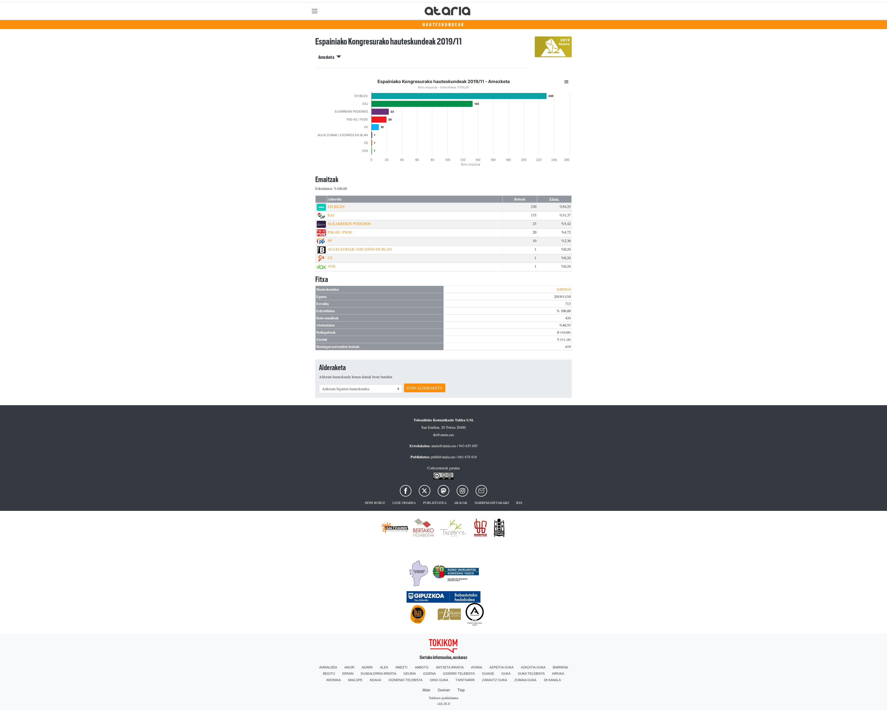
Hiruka (558, 673)
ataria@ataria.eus (443, 445)
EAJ (331, 215)
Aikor (349, 667)
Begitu (329, 673)
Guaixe (488, 673)
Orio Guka (439, 680)
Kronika (333, 680)
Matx (426, 690)
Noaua (375, 680)
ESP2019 (564, 289)
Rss (519, 502)
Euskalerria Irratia (378, 673)
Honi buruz (375, 502)
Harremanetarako (492, 502)
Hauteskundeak (443, 24)
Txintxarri (465, 680)
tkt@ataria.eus (443, 434)
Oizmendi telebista (405, 680)
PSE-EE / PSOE (340, 232)
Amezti (401, 667)
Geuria (410, 673)
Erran (347, 673)
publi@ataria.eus (443, 456)
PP (330, 240)
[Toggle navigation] (315, 11)
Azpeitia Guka (501, 667)
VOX (332, 266)
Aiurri (367, 667)
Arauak (460, 502)
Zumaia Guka (525, 680)
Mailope (355, 680)
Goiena (429, 673)
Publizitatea (435, 502)
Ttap (461, 690)
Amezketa (327, 57)
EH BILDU (336, 206)
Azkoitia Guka (533, 667)
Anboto (421, 667)
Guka (505, 673)
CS (330, 257)
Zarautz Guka (494, 680)
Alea (384, 667)
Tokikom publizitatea (443, 698)
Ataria (476, 667)
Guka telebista (531, 673)
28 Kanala (552, 680)
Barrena (560, 667)
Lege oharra (404, 502)
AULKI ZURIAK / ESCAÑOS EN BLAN (360, 249)
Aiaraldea (328, 667)
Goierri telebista (459, 673)
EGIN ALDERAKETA (424, 387)
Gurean (444, 690)
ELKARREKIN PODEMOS (349, 223)
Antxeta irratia (450, 667)
